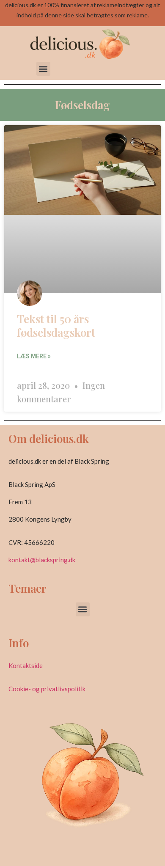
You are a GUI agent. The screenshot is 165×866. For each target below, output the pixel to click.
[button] (43, 69)
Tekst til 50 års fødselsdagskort (56, 325)
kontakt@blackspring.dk (41, 560)
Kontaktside (25, 665)
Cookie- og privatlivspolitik (46, 689)
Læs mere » (34, 356)
